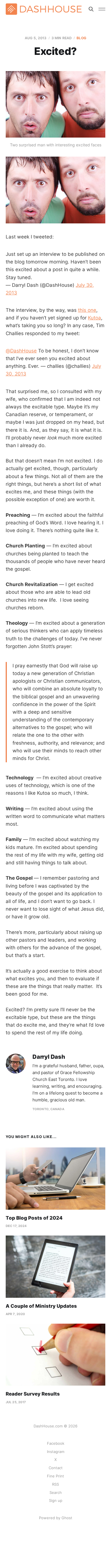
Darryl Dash (48, 1057)
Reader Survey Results (33, 1394)
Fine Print (55, 1476)
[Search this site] (91, 9)
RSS (55, 1484)
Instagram (55, 1451)
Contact (56, 1467)
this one (87, 310)
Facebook (55, 1443)
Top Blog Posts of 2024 (34, 1218)
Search (56, 1492)
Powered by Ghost (55, 1517)
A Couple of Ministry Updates (41, 1306)
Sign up (55, 1500)
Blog (81, 38)
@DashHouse (21, 351)
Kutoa (94, 318)
